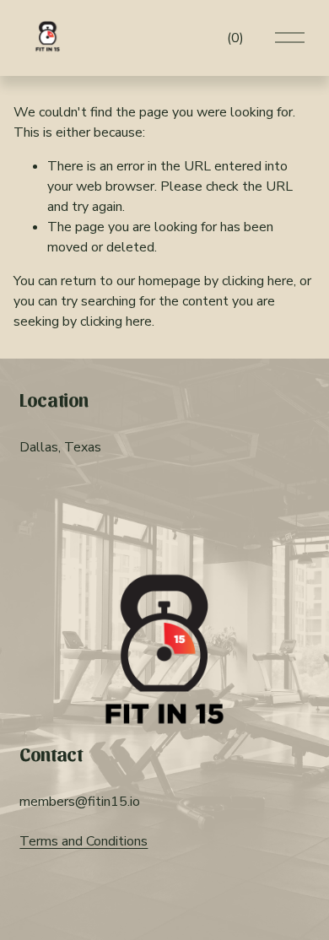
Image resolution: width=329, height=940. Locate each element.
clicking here (258, 281)
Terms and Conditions (83, 841)
